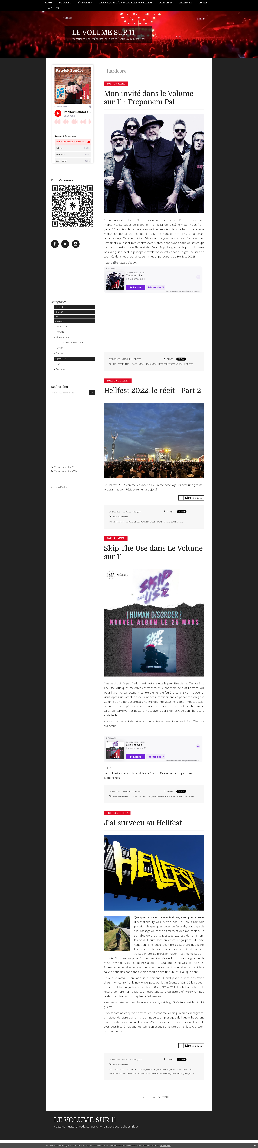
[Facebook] (55, 244)
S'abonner (85, 2)
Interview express (64, 337)
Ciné (58, 363)
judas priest (177, 1073)
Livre (57, 316)
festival (129, 521)
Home (49, 2)
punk (142, 521)
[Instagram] (76, 244)
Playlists (166, 2)
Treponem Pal (146, 225)
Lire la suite (193, 497)
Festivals (60, 331)
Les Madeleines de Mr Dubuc (70, 342)
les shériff (164, 1073)
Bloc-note (59, 307)
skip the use (158, 796)
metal (155, 364)
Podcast (65, 2)
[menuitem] (50, 3)
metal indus (145, 364)
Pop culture (60, 358)
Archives (185, 2)
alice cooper (125, 1073)
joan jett (188, 1073)
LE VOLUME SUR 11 (103, 32)
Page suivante (161, 1097)
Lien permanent (121, 364)
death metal (163, 521)
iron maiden (163, 1069)
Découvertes (62, 326)
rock (167, 796)
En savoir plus (165, 1145)
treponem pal (176, 364)
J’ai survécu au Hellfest (143, 823)
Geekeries (60, 369)
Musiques (59, 321)
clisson (129, 1069)
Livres (203, 2)
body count (144, 1073)
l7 (194, 1073)
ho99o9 (174, 1069)
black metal (177, 521)
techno (191, 796)
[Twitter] (65, 244)
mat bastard (145, 796)
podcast (188, 364)
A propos (54, 8)
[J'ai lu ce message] (255, 1145)
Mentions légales (59, 487)
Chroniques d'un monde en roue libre (126, 2)
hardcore (163, 364)
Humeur (59, 311)
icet (135, 1073)
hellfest (119, 521)
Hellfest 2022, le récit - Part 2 (152, 391)
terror (154, 1073)
